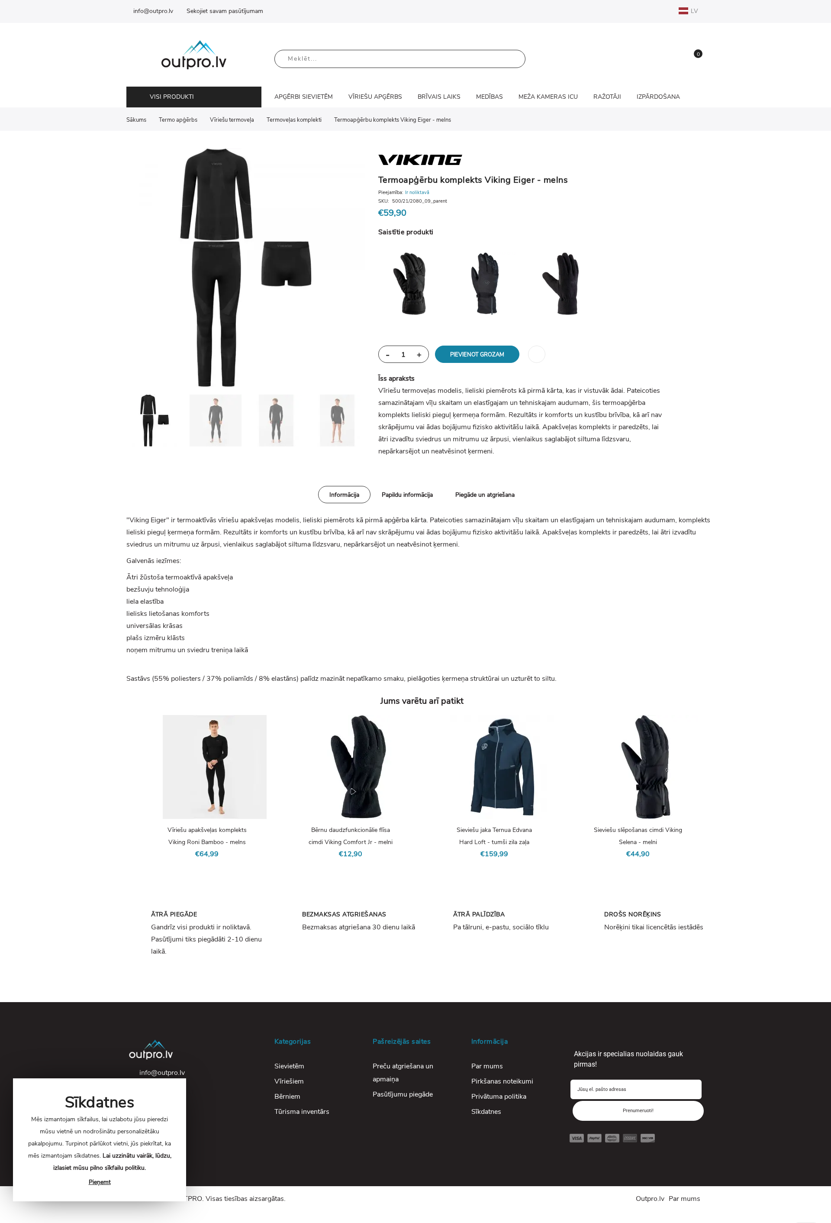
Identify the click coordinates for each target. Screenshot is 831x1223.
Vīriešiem (289, 1081)
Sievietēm (289, 1066)
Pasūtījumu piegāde (403, 1094)
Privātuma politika (498, 1096)
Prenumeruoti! (638, 1110)
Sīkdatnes (486, 1111)
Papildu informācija (407, 495)
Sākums (136, 120)
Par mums (487, 1066)
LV (695, 11)
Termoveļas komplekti (294, 120)
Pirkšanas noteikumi (502, 1081)
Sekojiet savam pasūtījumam (225, 11)
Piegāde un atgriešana (485, 495)
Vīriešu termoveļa (232, 120)
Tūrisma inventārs (301, 1111)
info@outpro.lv (153, 11)
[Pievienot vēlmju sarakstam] (536, 354)
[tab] (344, 494)
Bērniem (287, 1096)
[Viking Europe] (522, 159)
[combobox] (400, 59)
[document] (99, 1139)
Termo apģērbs (178, 120)
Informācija (344, 495)
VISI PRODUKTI (172, 97)
